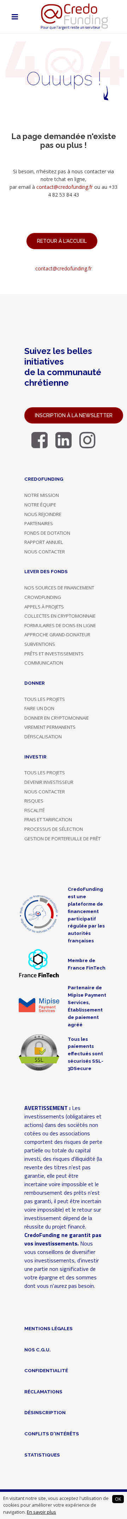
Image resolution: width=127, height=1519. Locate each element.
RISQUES (33, 801)
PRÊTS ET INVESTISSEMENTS (54, 653)
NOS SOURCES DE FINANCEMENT (59, 587)
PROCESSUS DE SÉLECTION (53, 829)
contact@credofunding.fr (64, 187)
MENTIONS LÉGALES (48, 1328)
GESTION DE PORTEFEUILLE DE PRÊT (62, 838)
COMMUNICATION (43, 663)
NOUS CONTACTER (44, 551)
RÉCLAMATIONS (43, 1391)
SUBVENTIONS (39, 644)
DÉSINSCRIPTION (45, 1412)
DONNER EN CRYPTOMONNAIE (56, 718)
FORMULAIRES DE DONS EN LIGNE (60, 625)
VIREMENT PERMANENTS (49, 727)
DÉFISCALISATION (43, 736)
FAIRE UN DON (39, 708)
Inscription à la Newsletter (74, 415)
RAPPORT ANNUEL (43, 542)
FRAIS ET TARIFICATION (48, 819)
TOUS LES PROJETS (44, 699)
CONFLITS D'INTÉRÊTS (51, 1433)
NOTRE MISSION (41, 495)
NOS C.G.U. (37, 1349)
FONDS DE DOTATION (47, 533)
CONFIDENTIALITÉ (46, 1370)
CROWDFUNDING (42, 597)
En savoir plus (41, 1512)
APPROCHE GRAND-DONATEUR (57, 634)
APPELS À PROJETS (44, 607)
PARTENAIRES (38, 523)
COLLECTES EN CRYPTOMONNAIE (60, 616)
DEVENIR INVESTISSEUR (48, 782)
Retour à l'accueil (62, 241)
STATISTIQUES (42, 1455)
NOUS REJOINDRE (42, 514)
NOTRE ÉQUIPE (40, 505)
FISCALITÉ (34, 810)
